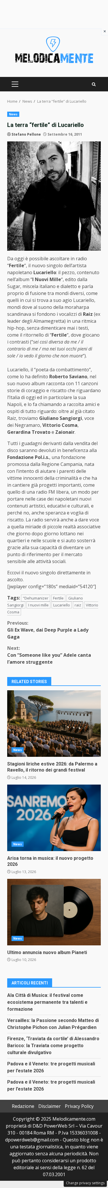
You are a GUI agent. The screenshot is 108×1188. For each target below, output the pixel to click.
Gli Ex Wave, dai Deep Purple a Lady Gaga (47, 630)
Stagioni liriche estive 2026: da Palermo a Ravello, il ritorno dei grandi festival (54, 723)
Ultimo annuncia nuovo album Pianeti (54, 912)
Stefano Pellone (26, 134)
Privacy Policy (79, 1106)
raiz (78, 605)
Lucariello (61, 605)
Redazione (23, 1106)
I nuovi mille (38, 605)
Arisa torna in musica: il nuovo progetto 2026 (54, 818)
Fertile (58, 598)
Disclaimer (49, 1106)
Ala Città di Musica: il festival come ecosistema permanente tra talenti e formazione (47, 1002)
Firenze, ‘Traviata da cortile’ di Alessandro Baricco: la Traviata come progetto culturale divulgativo (53, 1045)
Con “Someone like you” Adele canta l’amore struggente (49, 655)
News (13, 114)
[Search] (94, 84)
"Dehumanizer (35, 598)
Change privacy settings (85, 1182)
